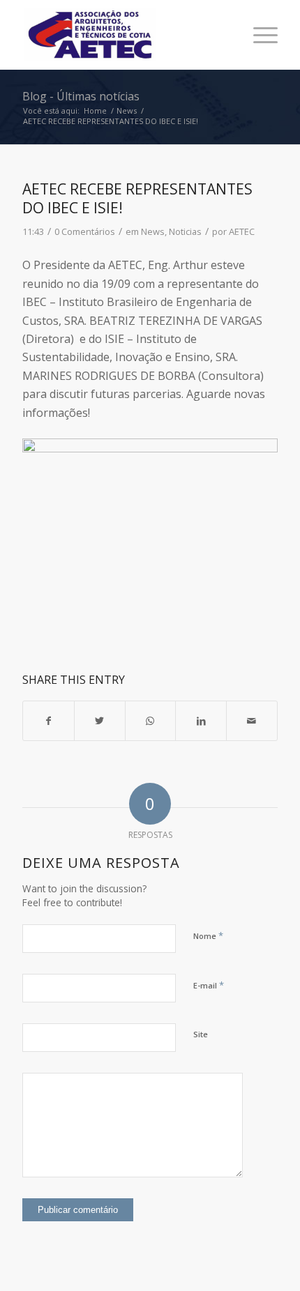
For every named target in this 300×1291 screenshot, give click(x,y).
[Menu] (258, 35)
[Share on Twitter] (100, 720)
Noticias (185, 231)
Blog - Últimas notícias (81, 96)
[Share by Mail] (252, 720)
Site (200, 1034)
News (153, 231)
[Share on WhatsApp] (151, 720)
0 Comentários (84, 231)
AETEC (242, 231)
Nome (208, 935)
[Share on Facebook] (48, 720)
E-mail (208, 985)
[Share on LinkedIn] (201, 720)
